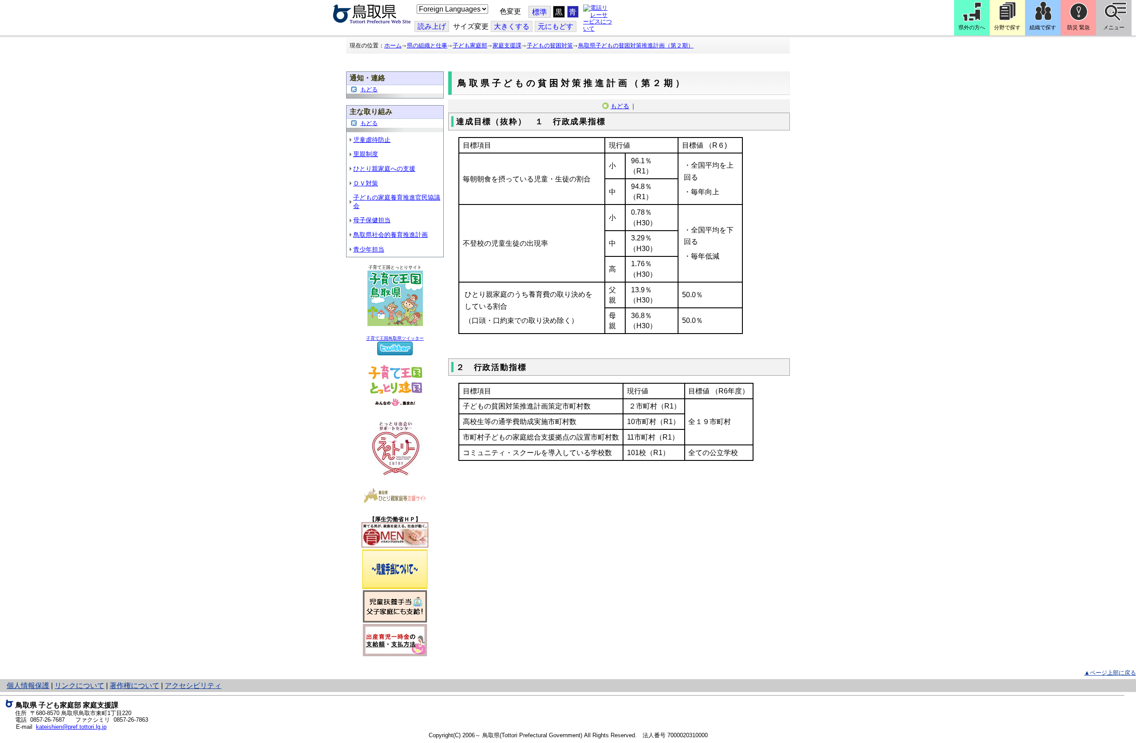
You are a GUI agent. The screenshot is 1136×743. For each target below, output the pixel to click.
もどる (369, 89)
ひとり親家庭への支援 (384, 168)
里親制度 (365, 153)
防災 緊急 (1078, 27)
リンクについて (79, 685)
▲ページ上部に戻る (1110, 672)
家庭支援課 (507, 45)
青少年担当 (368, 249)
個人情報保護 (28, 685)
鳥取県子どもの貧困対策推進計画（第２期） (636, 45)
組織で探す (1043, 27)
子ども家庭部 (470, 45)
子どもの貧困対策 (550, 45)
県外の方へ (971, 27)
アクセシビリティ (193, 685)
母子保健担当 (371, 220)
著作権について (134, 685)
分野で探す (1007, 27)
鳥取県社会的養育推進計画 (390, 234)
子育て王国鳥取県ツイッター (395, 338)
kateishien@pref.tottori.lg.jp (71, 726)
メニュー (1113, 27)
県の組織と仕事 (427, 45)
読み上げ (432, 26)
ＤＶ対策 (365, 183)
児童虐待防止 (371, 139)
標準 (539, 12)
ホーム (393, 45)
